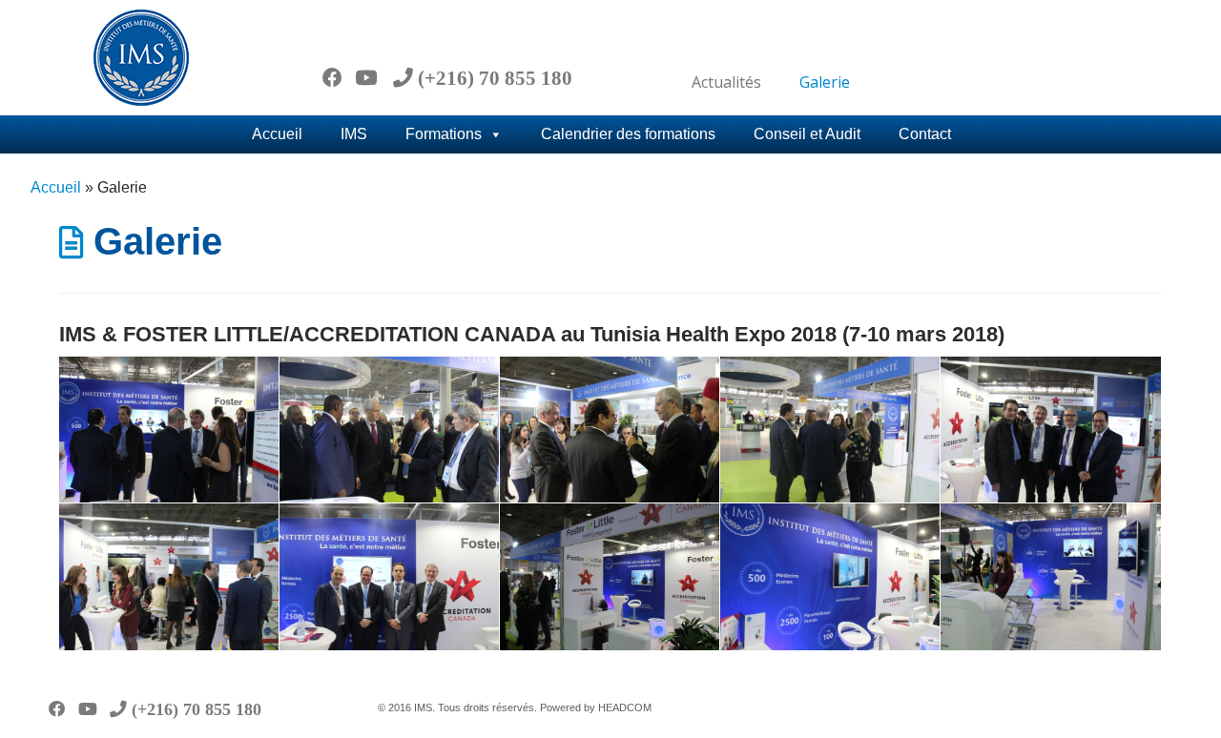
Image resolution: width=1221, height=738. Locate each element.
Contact (925, 134)
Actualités (726, 82)
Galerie (824, 82)
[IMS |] (140, 58)
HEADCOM (625, 707)
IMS (354, 134)
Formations (443, 134)
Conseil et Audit (807, 134)
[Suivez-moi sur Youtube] (372, 78)
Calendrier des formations (628, 134)
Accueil (277, 134)
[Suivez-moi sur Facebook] (338, 78)
